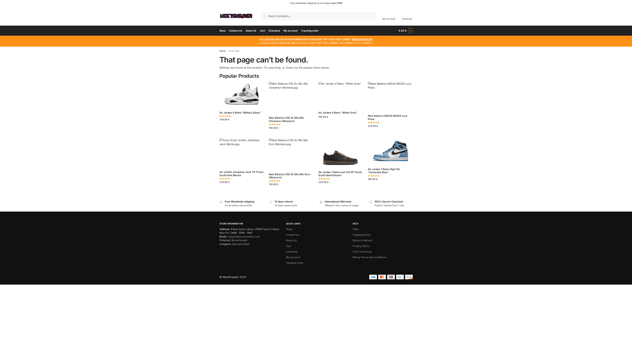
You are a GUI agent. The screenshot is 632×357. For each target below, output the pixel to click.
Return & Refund (362, 240)
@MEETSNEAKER (362, 39)
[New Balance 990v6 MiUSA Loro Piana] (390, 97)
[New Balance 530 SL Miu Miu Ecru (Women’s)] (291, 154)
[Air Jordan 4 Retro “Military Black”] (241, 95)
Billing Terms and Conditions (369, 257)
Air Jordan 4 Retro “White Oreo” (337, 112)
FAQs (356, 229)
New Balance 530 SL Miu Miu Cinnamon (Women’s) (286, 119)
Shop (289, 229)
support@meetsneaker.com (244, 236)
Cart (288, 246)
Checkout (407, 18)
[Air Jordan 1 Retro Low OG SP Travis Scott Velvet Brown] (340, 153)
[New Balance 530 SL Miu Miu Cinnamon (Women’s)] (291, 98)
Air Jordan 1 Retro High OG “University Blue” (384, 171)
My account (388, 18)
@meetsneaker (241, 244)
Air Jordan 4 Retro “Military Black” (240, 112)
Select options (241, 126)
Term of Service (362, 251)
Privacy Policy (361, 246)
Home (222, 51)
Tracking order (294, 262)
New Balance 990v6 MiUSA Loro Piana (387, 117)
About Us (291, 240)
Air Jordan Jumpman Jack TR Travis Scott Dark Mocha (241, 173)
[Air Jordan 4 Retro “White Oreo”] (340, 95)
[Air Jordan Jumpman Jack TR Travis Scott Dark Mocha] (241, 153)
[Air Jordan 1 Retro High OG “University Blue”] (390, 151)
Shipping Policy (362, 234)
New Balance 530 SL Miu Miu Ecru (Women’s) (289, 176)
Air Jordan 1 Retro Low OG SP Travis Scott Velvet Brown (340, 174)
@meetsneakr (239, 240)
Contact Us (292, 234)
